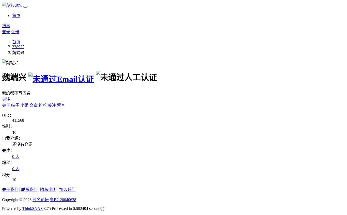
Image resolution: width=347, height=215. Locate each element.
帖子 (15, 105)
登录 (6, 32)
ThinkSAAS (32, 208)
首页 (16, 15)
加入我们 (67, 189)
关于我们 (10, 189)
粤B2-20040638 (63, 200)
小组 (24, 105)
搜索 (6, 26)
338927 (18, 47)
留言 (61, 105)
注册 (15, 32)
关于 (6, 105)
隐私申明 (48, 189)
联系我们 (29, 189)
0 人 (15, 156)
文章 (33, 105)
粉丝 (43, 105)
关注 (6, 99)
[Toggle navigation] (25, 7)
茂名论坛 (41, 200)
